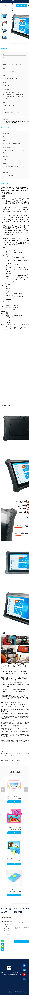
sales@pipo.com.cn (8, 921)
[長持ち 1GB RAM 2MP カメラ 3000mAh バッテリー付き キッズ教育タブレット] (14, 816)
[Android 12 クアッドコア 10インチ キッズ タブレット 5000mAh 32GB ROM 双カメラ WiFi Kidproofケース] (14, 847)
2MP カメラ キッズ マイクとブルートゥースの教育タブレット (14, 798)
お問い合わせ (12, 15)
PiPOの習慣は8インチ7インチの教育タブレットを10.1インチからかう (14, 891)
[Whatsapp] (4, 942)
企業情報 (12, 5)
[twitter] (24, 970)
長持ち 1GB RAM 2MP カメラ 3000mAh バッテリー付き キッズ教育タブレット (14, 829)
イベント (13, 22)
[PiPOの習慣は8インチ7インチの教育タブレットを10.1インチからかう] (14, 878)
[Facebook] (24, 965)
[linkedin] (24, 979)
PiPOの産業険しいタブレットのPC (9, 760)
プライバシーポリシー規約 (7, 991)
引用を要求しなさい (21, 5)
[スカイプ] (4, 944)
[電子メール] (4, 950)
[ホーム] (6, 6)
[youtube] (24, 974)
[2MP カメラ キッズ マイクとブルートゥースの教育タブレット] (14, 784)
